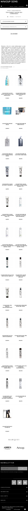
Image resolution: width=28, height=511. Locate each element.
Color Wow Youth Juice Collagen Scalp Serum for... (7, 94)
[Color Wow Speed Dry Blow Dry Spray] (20, 292)
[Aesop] (20, 448)
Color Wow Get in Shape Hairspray (7, 336)
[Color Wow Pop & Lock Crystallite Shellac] (7, 262)
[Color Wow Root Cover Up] (7, 413)
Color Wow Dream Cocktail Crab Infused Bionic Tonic (7, 245)
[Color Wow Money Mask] (7, 111)
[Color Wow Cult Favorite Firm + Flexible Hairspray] (7, 383)
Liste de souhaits (21, 6)
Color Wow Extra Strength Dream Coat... (21, 94)
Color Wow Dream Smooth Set (20, 124)
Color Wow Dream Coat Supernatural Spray (7, 154)
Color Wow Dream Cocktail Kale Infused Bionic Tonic (20, 245)
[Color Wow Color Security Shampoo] (7, 171)
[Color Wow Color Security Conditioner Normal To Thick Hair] (20, 171)
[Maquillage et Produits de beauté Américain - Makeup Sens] (9, 1)
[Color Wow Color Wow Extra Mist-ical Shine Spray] (7, 353)
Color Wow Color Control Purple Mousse (21, 276)
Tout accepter (17, 509)
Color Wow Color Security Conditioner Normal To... (20, 185)
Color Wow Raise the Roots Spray (21, 336)
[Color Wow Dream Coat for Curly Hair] (20, 141)
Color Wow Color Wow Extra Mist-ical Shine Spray (7, 366)
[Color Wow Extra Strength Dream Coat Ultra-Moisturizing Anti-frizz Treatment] (20, 80)
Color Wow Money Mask (7, 124)
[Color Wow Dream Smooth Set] (20, 111)
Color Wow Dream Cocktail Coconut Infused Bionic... (20, 215)
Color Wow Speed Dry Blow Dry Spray (21, 306)
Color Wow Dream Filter (20, 397)
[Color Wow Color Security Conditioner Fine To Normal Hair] (7, 201)
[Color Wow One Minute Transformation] (7, 292)
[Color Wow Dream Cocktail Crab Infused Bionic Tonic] (7, 232)
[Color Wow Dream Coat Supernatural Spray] (7, 141)
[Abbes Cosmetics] (7, 448)
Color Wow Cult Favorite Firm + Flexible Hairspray (7, 397)
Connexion (15, 6)
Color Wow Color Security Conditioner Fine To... (7, 215)
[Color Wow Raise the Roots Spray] (20, 323)
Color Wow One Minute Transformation (7, 306)
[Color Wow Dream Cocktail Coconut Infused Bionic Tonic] (20, 201)
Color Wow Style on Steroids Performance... (21, 366)
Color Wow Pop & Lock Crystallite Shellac (7, 276)
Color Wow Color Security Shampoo (7, 185)
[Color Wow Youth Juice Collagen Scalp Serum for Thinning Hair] (7, 80)
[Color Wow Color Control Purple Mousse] (20, 262)
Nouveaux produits (10, 26)
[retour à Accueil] (7, 16)
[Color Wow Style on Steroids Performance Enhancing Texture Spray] (20, 353)
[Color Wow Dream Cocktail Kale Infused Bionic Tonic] (20, 232)
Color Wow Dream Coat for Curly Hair (20, 154)
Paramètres (8, 509)
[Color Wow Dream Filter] (20, 383)
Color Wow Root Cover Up (7, 427)
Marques (12, 16)
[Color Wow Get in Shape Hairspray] (7, 323)
